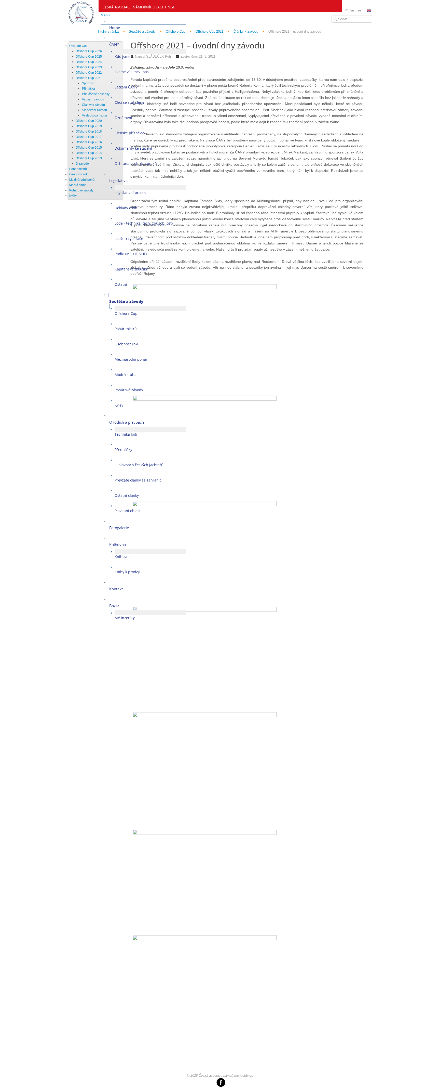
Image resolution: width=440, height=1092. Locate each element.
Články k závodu (93, 105)
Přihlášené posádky (95, 94)
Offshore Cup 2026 (89, 51)
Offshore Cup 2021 (89, 78)
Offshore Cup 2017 (89, 137)
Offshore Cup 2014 (89, 153)
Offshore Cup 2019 (89, 126)
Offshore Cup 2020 (89, 121)
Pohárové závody (81, 190)
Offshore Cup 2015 (89, 147)
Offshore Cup (78, 46)
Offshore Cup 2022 (89, 72)
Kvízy (73, 196)
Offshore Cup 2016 (89, 142)
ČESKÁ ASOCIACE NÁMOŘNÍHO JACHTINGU (139, 7)
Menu (105, 15)
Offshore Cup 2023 (89, 67)
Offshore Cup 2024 (89, 62)
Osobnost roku (79, 174)
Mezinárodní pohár (82, 179)
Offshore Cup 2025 (89, 56)
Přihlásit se (353, 10)
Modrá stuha (78, 185)
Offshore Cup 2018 (89, 131)
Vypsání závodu (93, 99)
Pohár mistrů (78, 169)
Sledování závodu (94, 110)
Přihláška (88, 88)
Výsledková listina (94, 115)
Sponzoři (88, 83)
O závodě (82, 163)
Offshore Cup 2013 (89, 158)
